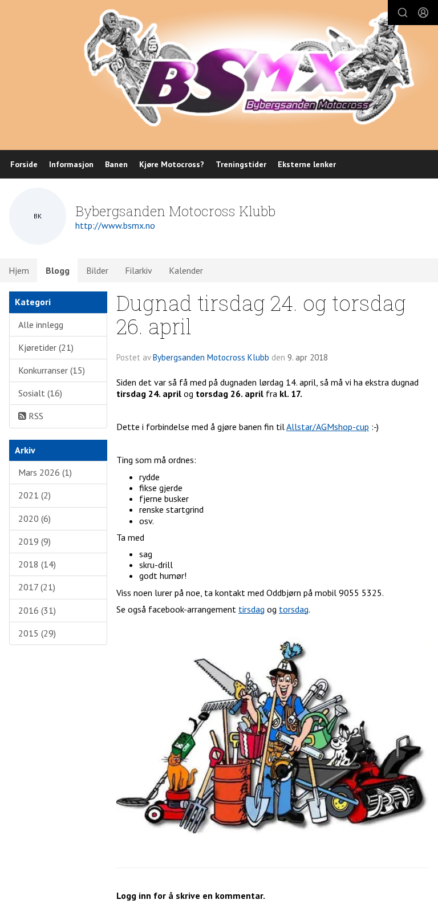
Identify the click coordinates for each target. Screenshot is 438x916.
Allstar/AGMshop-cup (327, 426)
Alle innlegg (40, 324)
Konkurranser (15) (51, 370)
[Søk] (402, 12)
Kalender (186, 270)
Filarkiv (138, 270)
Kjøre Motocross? (171, 164)
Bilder (97, 270)
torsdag (294, 609)
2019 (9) (34, 541)
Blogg (58, 270)
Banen (116, 164)
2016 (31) (37, 610)
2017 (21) (36, 587)
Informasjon (71, 164)
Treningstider (241, 164)
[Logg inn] (423, 12)
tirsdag (251, 609)
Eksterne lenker (307, 164)
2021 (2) (34, 495)
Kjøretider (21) (46, 347)
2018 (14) (37, 564)
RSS (34, 415)
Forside (24, 164)
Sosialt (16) (40, 393)
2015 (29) (37, 633)
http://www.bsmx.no (115, 225)
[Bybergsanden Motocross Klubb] (260, 67)
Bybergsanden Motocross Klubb (211, 357)
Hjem (19, 270)
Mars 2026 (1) (45, 472)
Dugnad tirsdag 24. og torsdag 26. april (261, 314)
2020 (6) (34, 518)
